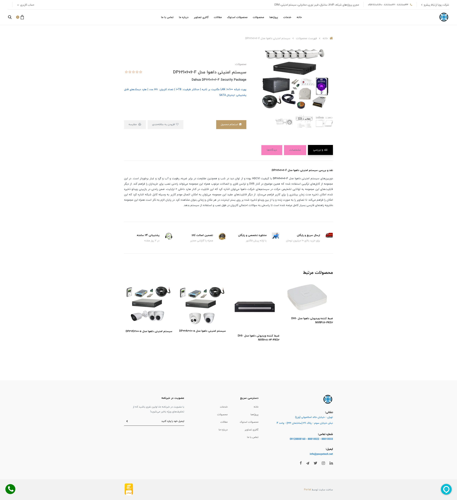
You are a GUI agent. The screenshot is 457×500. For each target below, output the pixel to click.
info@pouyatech (319, 454)
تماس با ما (167, 17)
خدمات (287, 17)
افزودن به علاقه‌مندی (164, 124)
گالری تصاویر (201, 17)
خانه (299, 17)
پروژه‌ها (273, 17)
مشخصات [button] (295, 150)
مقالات (218, 17)
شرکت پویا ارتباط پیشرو (436, 5)
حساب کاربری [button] (26, 5)
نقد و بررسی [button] (320, 150)
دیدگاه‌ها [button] (272, 150)
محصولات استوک (237, 17)
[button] (20, 17)
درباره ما (184, 17)
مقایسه (133, 124)
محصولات (258, 17)
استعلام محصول (230, 124)
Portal (307, 489)
